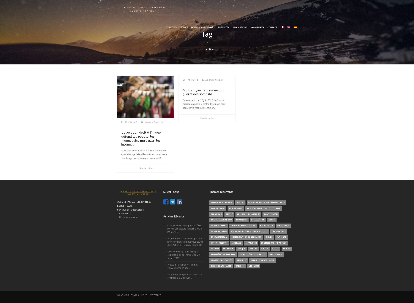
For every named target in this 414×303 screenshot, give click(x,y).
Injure (269, 237)
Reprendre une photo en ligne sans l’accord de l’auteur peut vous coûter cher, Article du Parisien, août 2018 (185, 241)
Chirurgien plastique (248, 214)
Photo (264, 249)
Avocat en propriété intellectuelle (266, 203)
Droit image (266, 226)
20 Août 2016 (131, 122)
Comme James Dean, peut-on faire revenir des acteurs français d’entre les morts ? (184, 228)
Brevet (229, 214)
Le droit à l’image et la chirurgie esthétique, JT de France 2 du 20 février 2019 (183, 254)
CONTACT (272, 27)
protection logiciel (222, 260)
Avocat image (218, 208)
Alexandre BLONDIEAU (221, 203)
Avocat (240, 203)
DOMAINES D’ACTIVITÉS (203, 27)
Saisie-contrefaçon (221, 266)
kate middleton (219, 243)
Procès (286, 249)
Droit (272, 220)
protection (276, 254)
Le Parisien (251, 243)
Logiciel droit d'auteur (273, 243)
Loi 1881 (215, 249)
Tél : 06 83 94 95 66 (127, 217)
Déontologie (279, 231)
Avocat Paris (235, 208)
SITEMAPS (155, 295)
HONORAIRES (257, 27)
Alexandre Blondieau (154, 122)
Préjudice (242, 260)
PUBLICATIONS (240, 27)
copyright (241, 220)
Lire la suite (145, 168)
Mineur (253, 249)
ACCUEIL (173, 27)
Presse (275, 249)
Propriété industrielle (223, 254)
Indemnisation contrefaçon (246, 237)
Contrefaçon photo (221, 220)
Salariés (240, 266)
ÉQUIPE (184, 27)
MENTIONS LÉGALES (128, 295)
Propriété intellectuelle (252, 254)
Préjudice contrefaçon (263, 260)
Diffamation (257, 220)
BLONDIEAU (216, 214)
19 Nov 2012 (192, 80)
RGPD (144, 295)
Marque (241, 249)
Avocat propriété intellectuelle (263, 208)
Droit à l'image (219, 231)
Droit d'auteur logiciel (243, 226)
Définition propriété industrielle (249, 231)
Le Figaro (236, 243)
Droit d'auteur (219, 226)
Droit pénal (283, 226)
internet (281, 237)
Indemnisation (219, 237)
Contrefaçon (271, 214)
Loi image (228, 249)
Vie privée (254, 266)
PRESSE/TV (223, 27)
